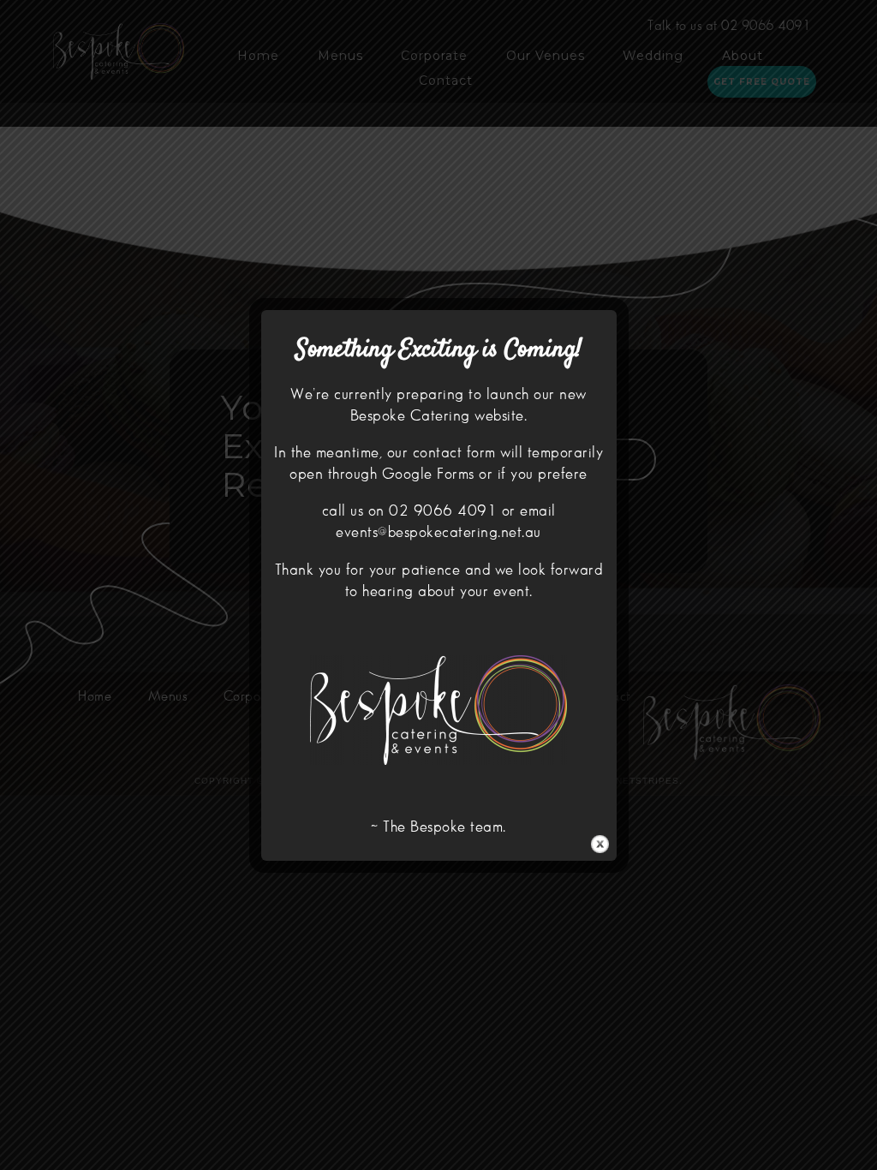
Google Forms (428, 474)
